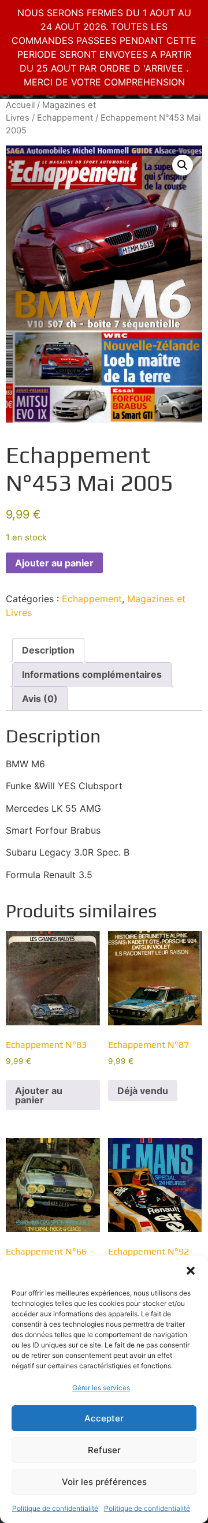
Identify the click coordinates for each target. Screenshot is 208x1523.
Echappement (65, 118)
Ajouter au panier (54, 563)
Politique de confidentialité (55, 1508)
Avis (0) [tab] (40, 698)
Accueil (20, 105)
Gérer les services (101, 1387)
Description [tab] (48, 650)
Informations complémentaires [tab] (92, 674)
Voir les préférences (104, 1481)
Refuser (104, 1449)
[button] (190, 1270)
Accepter (104, 1418)
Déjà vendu (142, 1090)
